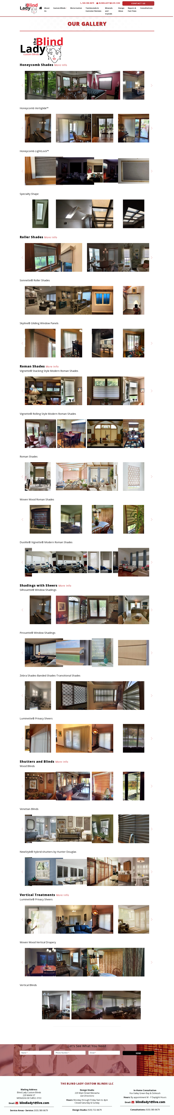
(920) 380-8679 (41, 1110)
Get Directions (87, 1095)
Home (40, 8)
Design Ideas (121, 9)
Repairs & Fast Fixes (132, 9)
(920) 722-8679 (95, 1110)
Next (151, 85)
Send (138, 1053)
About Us (47, 9)
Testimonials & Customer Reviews (93, 9)
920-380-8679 (88, 3)
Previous (22, 85)
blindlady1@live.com (109, 3)
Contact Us (138, 3)
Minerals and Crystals (108, 11)
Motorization (76, 8)
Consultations (146, 8)
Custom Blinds (59, 8)
